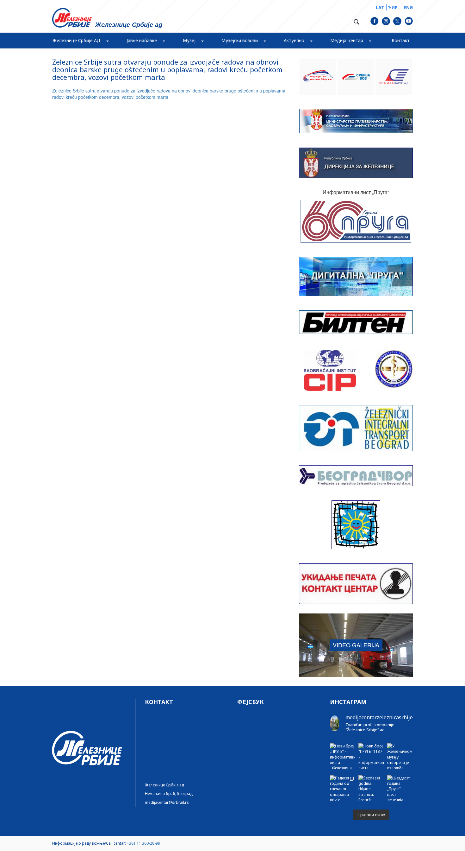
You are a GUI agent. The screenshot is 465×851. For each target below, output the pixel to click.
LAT (380, 7)
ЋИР (393, 7)
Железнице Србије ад (164, 785)
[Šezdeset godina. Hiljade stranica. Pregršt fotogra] (371, 788)
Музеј (189, 40)
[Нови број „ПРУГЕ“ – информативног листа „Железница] (343, 756)
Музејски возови (239, 40)
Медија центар (346, 40)
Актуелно (294, 40)
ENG (408, 7)
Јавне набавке (142, 40)
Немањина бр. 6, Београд (169, 793)
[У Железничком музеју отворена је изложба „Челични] (400, 756)
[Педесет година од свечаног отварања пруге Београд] (343, 788)
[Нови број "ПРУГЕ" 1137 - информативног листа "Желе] (371, 756)
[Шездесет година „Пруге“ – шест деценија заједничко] (400, 788)
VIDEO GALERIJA (356, 645)
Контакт (401, 40)
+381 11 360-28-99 (143, 843)
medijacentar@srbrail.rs (167, 802)
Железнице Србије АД (77, 40)
